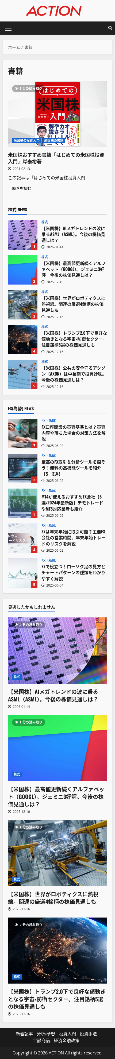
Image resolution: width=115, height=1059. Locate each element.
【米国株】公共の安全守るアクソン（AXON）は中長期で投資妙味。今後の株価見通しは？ (22, 374)
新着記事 (24, 1034)
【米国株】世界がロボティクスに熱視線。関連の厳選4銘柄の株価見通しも (22, 304)
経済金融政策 (66, 1040)
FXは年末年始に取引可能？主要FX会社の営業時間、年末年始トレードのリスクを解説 (22, 538)
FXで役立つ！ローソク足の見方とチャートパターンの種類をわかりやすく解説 (22, 573)
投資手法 (88, 1034)
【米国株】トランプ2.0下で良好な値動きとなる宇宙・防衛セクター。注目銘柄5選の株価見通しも (22, 339)
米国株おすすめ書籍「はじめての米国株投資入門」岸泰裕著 (57, 114)
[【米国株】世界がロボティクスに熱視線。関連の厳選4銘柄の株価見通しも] (57, 853)
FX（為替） (50, 421)
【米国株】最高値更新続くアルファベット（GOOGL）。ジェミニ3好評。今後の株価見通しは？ (22, 270)
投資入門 (67, 1034)
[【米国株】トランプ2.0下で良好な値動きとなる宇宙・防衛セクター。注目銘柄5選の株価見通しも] (57, 951)
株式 (44, 222)
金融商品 (41, 1040)
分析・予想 (46, 1034)
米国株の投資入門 (27, 140)
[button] (8, 28)
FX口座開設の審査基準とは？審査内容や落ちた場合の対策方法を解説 (22, 433)
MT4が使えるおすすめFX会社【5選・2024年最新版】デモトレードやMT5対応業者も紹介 (22, 503)
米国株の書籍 (54, 140)
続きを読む (23, 189)
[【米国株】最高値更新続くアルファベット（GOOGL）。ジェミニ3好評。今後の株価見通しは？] (57, 748)
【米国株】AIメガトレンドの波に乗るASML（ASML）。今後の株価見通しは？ (22, 235)
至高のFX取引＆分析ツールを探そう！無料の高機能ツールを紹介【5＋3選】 (22, 468)
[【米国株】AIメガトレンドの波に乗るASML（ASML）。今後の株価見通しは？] (57, 650)
